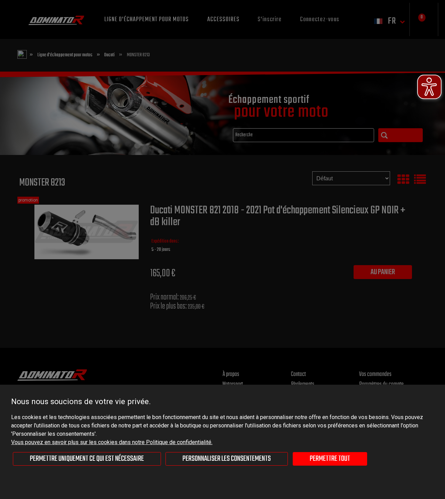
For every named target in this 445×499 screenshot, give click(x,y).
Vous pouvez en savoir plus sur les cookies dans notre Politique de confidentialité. (111, 442)
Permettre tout (330, 459)
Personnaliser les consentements (227, 459)
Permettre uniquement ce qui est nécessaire (87, 459)
